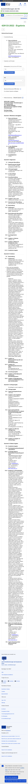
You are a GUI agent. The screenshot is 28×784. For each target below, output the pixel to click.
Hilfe (2, 672)
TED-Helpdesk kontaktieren (7, 674)
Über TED (4, 700)
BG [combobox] (5, 80)
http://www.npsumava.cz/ (13, 140)
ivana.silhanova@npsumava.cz (14, 56)
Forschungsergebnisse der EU (8, 713)
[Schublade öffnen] (3, 29)
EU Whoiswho (4, 716)
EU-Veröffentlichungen (6, 718)
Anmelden (20, 5)
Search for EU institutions (7, 749)
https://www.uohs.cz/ (12, 468)
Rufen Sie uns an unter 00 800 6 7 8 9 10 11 (11, 736)
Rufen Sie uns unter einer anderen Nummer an (11, 738)
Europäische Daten (5, 711)
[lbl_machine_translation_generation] (20, 89)
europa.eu (8, 730)
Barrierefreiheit (5, 693)
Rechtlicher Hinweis (6, 689)
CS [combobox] (5, 69)
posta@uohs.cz (15, 463)
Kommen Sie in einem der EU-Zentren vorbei (11, 743)
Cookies (3, 691)
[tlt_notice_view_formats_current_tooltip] (22, 97)
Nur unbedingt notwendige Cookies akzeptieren (16, 780)
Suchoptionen (24, 18)
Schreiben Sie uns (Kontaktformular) (9, 741)
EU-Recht (4, 709)
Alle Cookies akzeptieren (11, 777)
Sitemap (3, 702)
